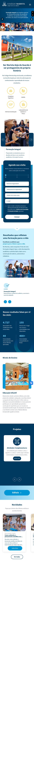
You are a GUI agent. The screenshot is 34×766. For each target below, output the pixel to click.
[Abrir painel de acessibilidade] (32, 12)
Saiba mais (17, 458)
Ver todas (17, 557)
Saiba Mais (15, 548)
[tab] (13, 29)
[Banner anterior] (2, 19)
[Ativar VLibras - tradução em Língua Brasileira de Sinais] (32, 15)
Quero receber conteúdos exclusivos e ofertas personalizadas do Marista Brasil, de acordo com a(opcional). (18, 208)
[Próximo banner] (31, 19)
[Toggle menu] (30, 4)
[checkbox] (6, 206)
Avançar (17, 217)
